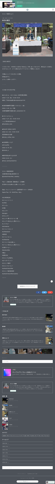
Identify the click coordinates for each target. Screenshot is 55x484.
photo (34, 435)
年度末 (10, 424)
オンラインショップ (16, 435)
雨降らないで (5, 338)
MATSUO (4, 315)
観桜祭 (4, 326)
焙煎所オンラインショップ (27, 286)
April (10, 418)
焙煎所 (6, 435)
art (47, 435)
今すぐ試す (19, 5)
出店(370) (4, 277)
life (41, 435)
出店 (3, 18)
